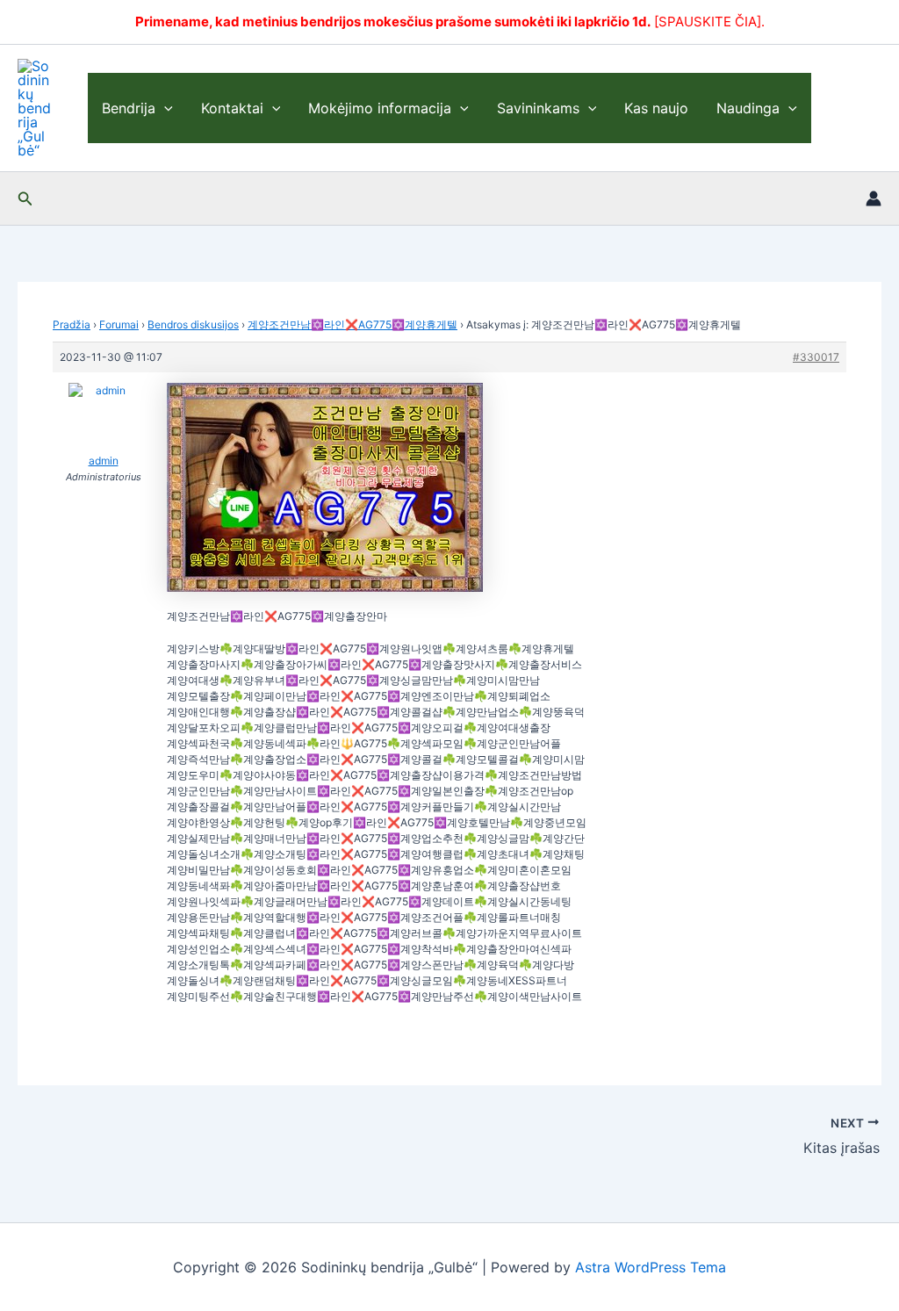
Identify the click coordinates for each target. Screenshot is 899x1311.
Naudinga (748, 108)
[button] (164, 108)
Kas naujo (656, 108)
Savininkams (538, 108)
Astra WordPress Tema (650, 1267)
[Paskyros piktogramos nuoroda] (873, 198)
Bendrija (128, 108)
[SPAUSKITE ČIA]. (709, 21)
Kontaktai (232, 108)
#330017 (816, 357)
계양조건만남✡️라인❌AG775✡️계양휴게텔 (352, 324)
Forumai (119, 324)
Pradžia (71, 324)
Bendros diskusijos (193, 324)
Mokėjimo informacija (379, 108)
